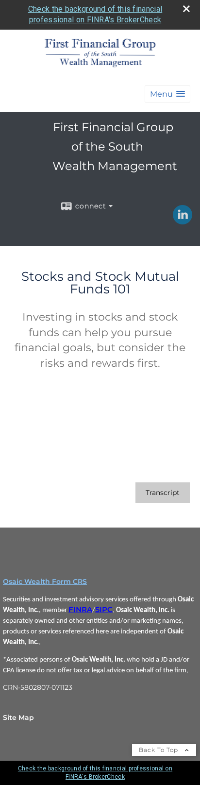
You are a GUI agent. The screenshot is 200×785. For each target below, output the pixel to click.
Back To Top (159, 749)
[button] (167, 93)
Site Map (18, 717)
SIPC (104, 609)
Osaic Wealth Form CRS (45, 581)
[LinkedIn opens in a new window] (182, 221)
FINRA (80, 609)
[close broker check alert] (186, 9)
